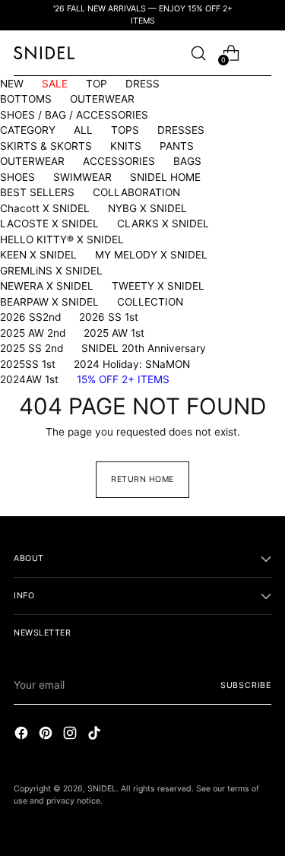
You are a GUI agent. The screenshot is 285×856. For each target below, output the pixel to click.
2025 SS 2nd (31, 348)
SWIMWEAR (82, 177)
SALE (55, 84)
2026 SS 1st (108, 317)
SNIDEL (101, 789)
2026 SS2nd (30, 317)
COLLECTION (150, 302)
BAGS (187, 161)
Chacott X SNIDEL (45, 208)
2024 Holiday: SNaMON (132, 364)
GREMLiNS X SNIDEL (51, 271)
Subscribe (245, 685)
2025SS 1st (27, 364)
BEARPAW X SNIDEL (49, 302)
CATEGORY (27, 130)
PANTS (177, 146)
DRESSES (180, 130)
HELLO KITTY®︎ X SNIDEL (62, 239)
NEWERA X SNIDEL (46, 286)
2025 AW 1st (114, 333)
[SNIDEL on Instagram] (71, 734)
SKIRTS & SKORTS (46, 146)
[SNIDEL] (44, 52)
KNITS (125, 146)
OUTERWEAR (102, 99)
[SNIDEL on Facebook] (23, 734)
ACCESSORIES (119, 161)
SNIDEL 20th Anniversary (143, 348)
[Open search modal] (198, 52)
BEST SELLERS (37, 192)
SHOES (17, 177)
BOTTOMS (26, 99)
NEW (12, 84)
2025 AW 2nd (32, 333)
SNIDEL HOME (165, 177)
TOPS (125, 130)
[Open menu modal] (263, 52)
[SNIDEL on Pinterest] (47, 734)
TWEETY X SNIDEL (158, 286)
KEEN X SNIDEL (38, 255)
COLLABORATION (136, 192)
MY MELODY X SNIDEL (151, 255)
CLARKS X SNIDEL (163, 223)
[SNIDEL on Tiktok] (96, 734)
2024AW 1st (29, 379)
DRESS (142, 84)
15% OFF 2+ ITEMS (123, 379)
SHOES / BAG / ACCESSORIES (74, 115)
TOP (96, 84)
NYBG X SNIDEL (147, 208)
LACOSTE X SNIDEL (49, 223)
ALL (83, 130)
